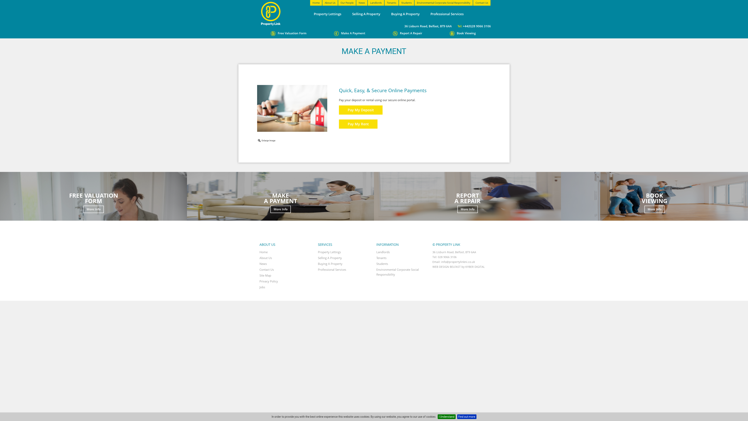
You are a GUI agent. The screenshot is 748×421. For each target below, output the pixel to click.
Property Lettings (327, 14)
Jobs (262, 287)
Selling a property (366, 14)
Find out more (466, 416)
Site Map (265, 275)
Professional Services (447, 14)
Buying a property (405, 14)
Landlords (376, 2)
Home (316, 2)
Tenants (391, 2)
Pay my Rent (358, 124)
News (362, 2)
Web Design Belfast (446, 267)
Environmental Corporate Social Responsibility (443, 2)
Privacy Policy (268, 281)
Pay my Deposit (361, 110)
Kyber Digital (475, 267)
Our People (347, 2)
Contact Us (481, 2)
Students (406, 2)
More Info (94, 209)
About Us (330, 2)
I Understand (446, 416)
